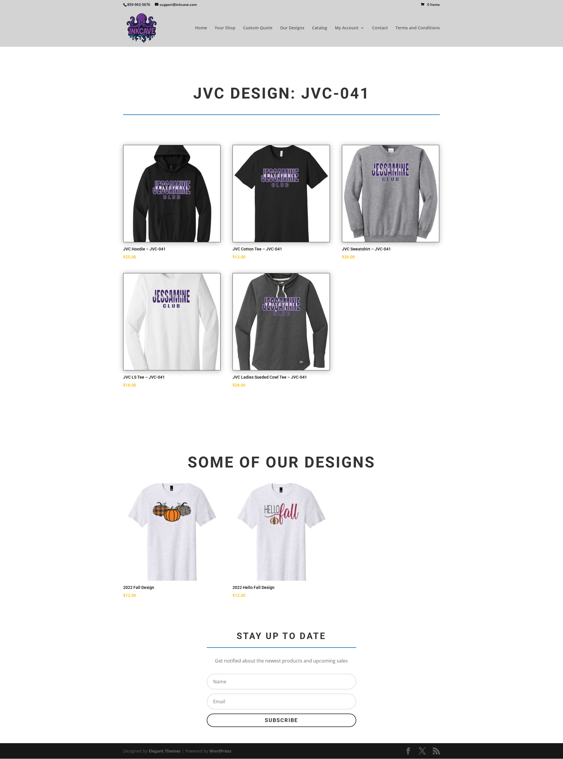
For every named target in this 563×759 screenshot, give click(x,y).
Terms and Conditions (418, 28)
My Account (347, 28)
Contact (380, 28)
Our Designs (292, 28)
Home (201, 28)
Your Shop (225, 28)
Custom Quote (257, 28)
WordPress (220, 751)
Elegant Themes (165, 751)
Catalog (319, 28)
